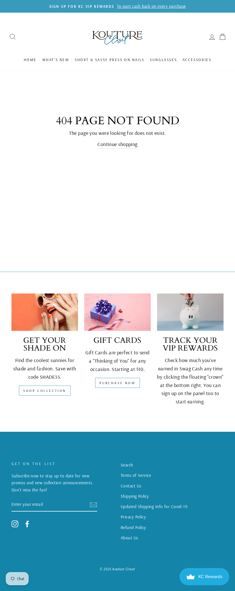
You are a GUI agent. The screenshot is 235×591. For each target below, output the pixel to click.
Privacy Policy (133, 517)
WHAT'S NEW (55, 59)
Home (30, 59)
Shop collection (44, 390)
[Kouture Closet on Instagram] (14, 523)
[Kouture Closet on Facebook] (27, 523)
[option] (117, 6)
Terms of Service (136, 475)
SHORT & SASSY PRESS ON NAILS (109, 59)
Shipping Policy (135, 496)
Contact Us (131, 486)
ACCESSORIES (197, 59)
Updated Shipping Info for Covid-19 (154, 506)
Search (127, 465)
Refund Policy (133, 527)
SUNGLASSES (163, 59)
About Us (129, 538)
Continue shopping (117, 144)
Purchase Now (117, 383)
